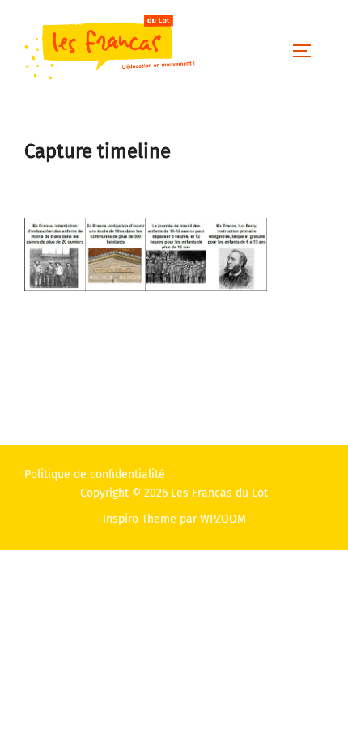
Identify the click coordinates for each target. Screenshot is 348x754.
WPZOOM (223, 519)
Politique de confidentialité (94, 474)
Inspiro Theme (139, 519)
